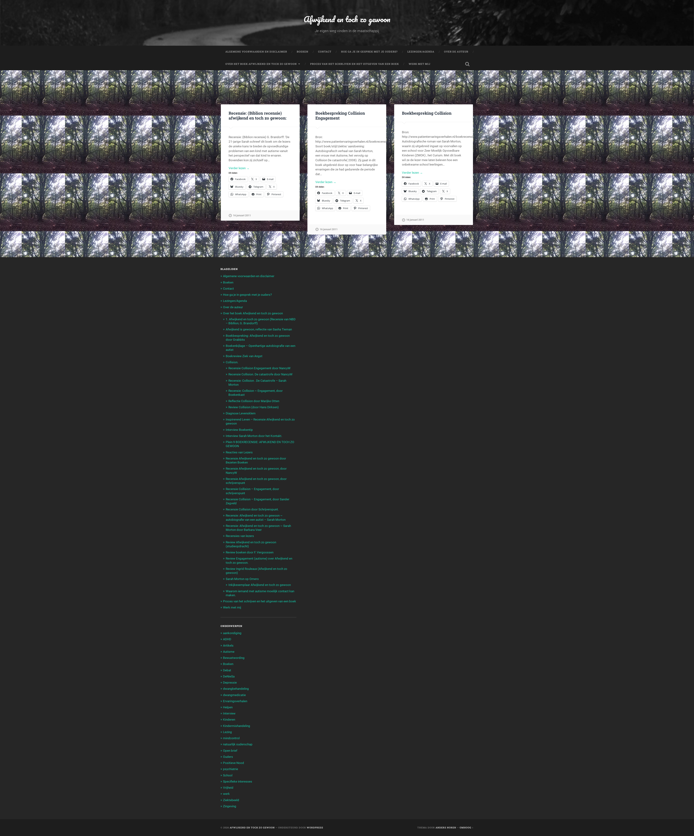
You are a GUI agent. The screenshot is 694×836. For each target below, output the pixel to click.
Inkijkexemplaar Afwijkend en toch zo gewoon (259, 585)
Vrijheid (228, 787)
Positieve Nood (233, 763)
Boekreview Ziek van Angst (244, 356)
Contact (324, 51)
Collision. (232, 362)
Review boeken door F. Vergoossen (249, 552)
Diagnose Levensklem (241, 413)
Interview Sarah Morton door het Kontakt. (254, 436)
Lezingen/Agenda (420, 51)
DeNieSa (229, 676)
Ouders (228, 757)
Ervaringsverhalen (235, 701)
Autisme (228, 651)
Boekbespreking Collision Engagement (340, 115)
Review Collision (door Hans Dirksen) (253, 407)
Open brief (230, 750)
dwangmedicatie (234, 695)
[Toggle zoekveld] (467, 64)
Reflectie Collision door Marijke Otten (253, 401)
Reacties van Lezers (239, 452)
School (227, 775)
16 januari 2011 (242, 215)
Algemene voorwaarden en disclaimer (256, 51)
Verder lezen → (239, 168)
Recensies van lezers (240, 536)
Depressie (230, 682)
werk (226, 794)
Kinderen (229, 719)
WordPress (315, 827)
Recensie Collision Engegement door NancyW (259, 368)
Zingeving (229, 806)
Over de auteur (456, 51)
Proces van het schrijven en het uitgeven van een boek (354, 64)
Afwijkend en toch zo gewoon (347, 19)
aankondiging (232, 633)
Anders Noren (446, 827)
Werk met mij (419, 64)
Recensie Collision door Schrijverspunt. (252, 509)
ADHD (227, 639)
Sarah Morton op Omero (242, 579)
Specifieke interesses (237, 781)
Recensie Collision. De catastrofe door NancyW (260, 374)
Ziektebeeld (231, 800)
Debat (227, 670)
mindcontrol (231, 738)
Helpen (228, 707)
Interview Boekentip (239, 430)
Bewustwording (234, 658)
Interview (229, 713)
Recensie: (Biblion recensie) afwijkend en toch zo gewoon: (257, 115)
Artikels (228, 645)
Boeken (302, 51)
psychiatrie (230, 769)
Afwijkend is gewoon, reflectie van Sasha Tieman (259, 329)
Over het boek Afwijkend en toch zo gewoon (261, 64)
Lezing (227, 732)
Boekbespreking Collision (426, 113)
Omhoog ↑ (467, 827)
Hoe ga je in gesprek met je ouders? (369, 51)
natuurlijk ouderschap (237, 744)
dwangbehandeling (236, 688)
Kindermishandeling (236, 726)
